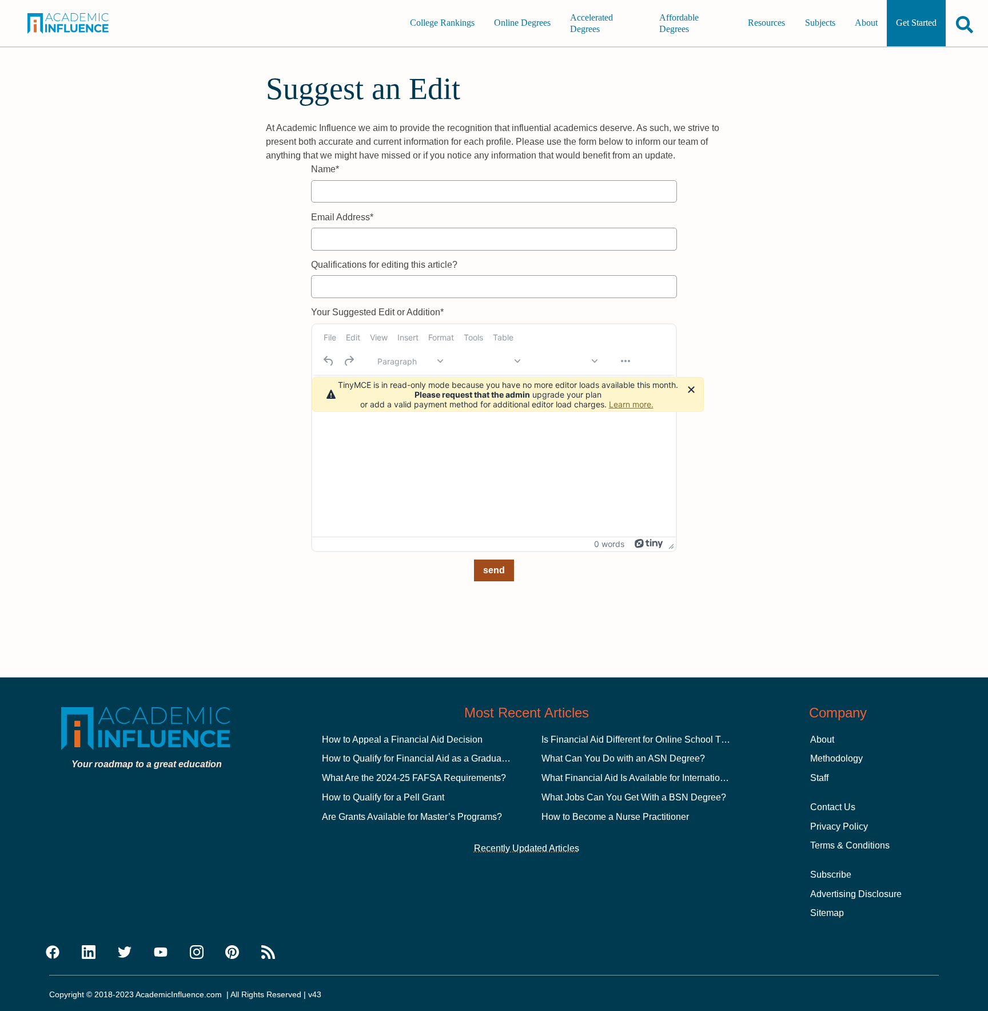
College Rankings (442, 23)
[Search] (964, 24)
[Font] (487, 361)
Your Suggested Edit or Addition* (377, 312)
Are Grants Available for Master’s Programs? (412, 817)
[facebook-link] (52, 953)
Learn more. (631, 404)
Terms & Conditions (850, 845)
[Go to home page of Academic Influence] (78, 23)
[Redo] (348, 361)
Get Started (916, 23)
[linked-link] (88, 953)
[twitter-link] (124, 953)
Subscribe (830, 874)
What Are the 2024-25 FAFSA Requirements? (414, 778)
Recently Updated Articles (526, 848)
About (866, 23)
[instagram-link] (196, 953)
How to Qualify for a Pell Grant (383, 797)
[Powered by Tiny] (649, 543)
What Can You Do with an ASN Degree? (623, 758)
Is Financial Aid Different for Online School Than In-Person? (662, 739)
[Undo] (328, 361)
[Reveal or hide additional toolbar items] (625, 361)
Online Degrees (522, 23)
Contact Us (832, 807)
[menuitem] (330, 338)
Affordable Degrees (679, 23)
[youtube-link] (160, 953)
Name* (325, 169)
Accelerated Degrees (591, 23)
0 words (609, 544)
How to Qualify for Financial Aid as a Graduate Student (432, 758)
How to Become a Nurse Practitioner (615, 817)
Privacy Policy (839, 826)
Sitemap (827, 913)
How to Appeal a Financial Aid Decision (402, 739)
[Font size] (564, 361)
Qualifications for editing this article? (384, 264)
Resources (766, 23)
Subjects (820, 23)
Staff (819, 778)
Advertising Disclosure (856, 894)
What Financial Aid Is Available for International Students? (658, 778)
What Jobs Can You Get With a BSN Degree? (633, 797)
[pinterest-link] (232, 953)
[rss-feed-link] (268, 953)
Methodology (836, 758)
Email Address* (342, 217)
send (494, 570)
